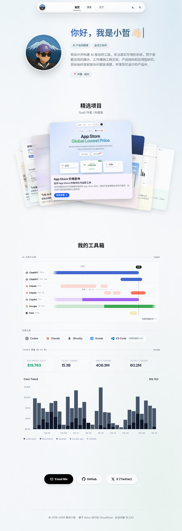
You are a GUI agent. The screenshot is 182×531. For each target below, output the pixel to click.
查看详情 (156, 350)
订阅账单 (156, 257)
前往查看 (60, 195)
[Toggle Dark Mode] (133, 7)
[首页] (42, 7)
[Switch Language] (140, 7)
